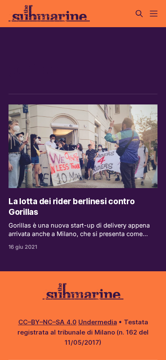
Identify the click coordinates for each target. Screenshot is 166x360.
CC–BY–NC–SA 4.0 (47, 322)
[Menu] (153, 13)
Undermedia (97, 322)
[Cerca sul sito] (139, 13)
